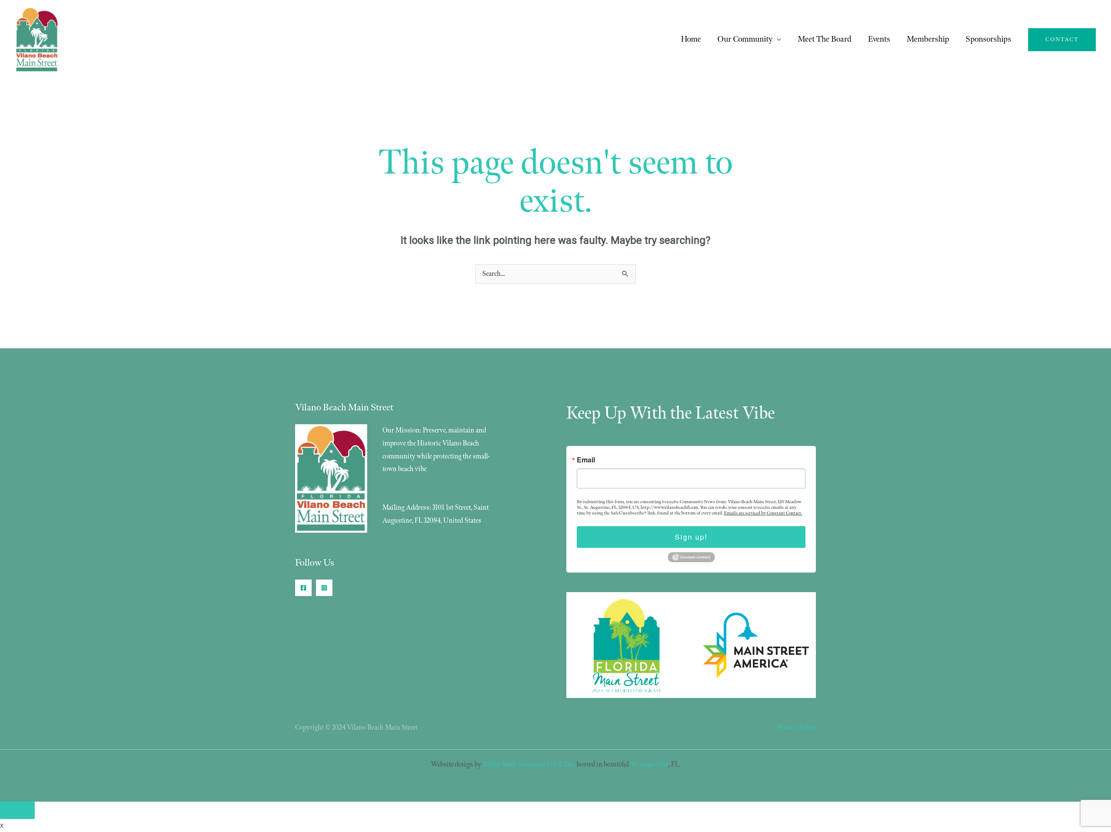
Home (691, 39)
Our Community (744, 39)
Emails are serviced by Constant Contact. (763, 513)
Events (879, 39)
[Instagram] (324, 588)
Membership (928, 39)
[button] (1062, 39)
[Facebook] (303, 588)
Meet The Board (824, 39)
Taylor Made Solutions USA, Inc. (529, 764)
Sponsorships (988, 39)
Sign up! (691, 537)
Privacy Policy (796, 728)
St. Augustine (649, 764)
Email (586, 459)
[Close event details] (17, 810)
